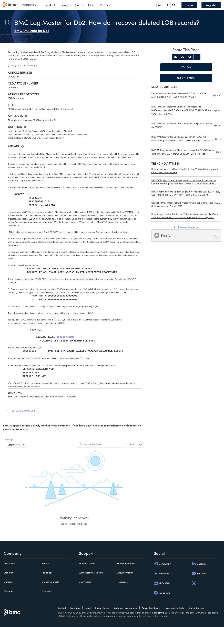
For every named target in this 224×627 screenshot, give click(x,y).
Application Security (152, 607)
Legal (88, 607)
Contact (62, 607)
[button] (216, 235)
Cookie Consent (196, 607)
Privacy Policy (102, 607)
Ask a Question (186, 78)
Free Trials (75, 607)
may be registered (127, 615)
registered (108, 615)
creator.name (65, 337)
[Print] (182, 57)
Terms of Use (157, 612)
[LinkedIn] (196, 57)
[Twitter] (189, 57)
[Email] (175, 57)
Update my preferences (125, 607)
